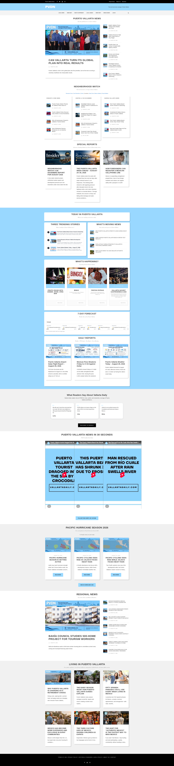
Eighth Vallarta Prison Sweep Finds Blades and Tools (114, 27)
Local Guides (90, 12)
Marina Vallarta (98, 93)
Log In (114, 12)
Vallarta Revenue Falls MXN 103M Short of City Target (115, 36)
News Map (69, 12)
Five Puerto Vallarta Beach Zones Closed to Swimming (115, 75)
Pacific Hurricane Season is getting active (58, 560)
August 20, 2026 (87, 555)
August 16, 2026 (116, 555)
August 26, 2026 (86, 119)
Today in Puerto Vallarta (87, 214)
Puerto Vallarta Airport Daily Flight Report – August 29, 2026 (57, 364)
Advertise (124, 1)
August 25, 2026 (57, 107)
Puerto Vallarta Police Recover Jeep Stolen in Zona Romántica (60, 112)
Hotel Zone (91, 93)
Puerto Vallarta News (87, 18)
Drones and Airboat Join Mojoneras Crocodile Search (114, 55)
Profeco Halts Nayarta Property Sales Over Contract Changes (118, 634)
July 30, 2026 (85, 135)
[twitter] (59, 1)
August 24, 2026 (58, 555)
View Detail (60, 302)
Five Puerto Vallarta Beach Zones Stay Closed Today (117, 121)
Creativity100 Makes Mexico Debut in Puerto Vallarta (117, 112)
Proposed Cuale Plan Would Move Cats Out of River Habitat (89, 132)
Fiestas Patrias (97, 290)
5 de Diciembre (76, 93)
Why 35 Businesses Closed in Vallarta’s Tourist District (60, 121)
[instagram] (64, 1)
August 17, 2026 (113, 645)
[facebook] (57, 1)
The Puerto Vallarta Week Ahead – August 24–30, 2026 (87, 171)
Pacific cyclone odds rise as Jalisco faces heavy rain (87, 560)
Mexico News (107, 12)
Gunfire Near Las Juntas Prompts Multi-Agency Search (114, 46)
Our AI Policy (98, 757)
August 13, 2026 (115, 132)
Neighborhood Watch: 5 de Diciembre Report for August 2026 (88, 115)
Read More (58, 574)
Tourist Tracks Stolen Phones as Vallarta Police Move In (60, 104)
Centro (82, 93)
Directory (98, 12)
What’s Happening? (79, 12)
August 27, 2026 (113, 59)
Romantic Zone (69, 93)
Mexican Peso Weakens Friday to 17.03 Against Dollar (86, 364)
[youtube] (62, 1)
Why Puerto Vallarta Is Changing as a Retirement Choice (58, 691)
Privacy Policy (73, 757)
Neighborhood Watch (87, 86)
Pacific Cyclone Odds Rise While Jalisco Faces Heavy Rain (116, 560)
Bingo (76, 290)
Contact (113, 757)
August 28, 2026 (54, 66)
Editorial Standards (86, 757)
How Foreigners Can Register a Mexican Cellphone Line (116, 171)
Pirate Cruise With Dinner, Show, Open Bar (55, 292)
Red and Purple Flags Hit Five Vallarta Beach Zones (118, 129)
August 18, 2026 (57, 133)
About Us (106, 757)
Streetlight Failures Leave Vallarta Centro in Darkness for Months (115, 65)
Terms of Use (62, 757)
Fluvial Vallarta (105, 93)
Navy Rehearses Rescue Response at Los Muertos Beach (59, 130)
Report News (112, 1)
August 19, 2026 (57, 124)
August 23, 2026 (113, 628)
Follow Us (118, 1)
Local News (61, 12)
